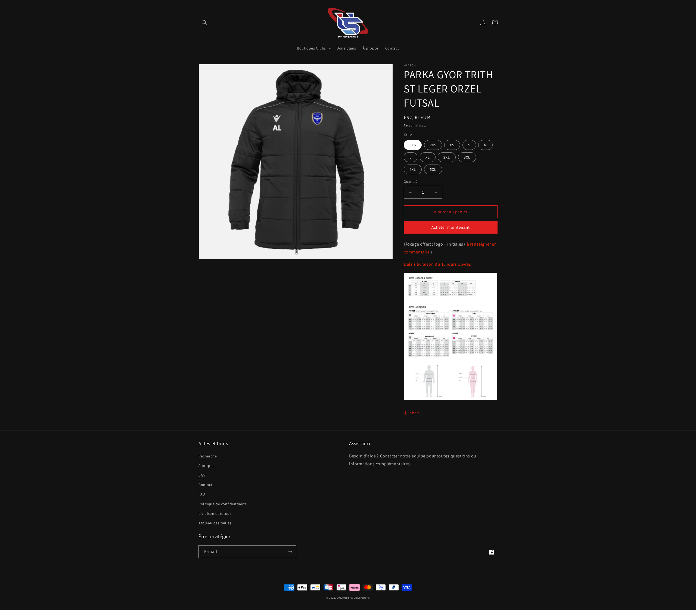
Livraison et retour (214, 513)
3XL (467, 157)
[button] (204, 23)
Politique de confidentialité (222, 503)
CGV (202, 475)
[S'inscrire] (290, 551)
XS (452, 145)
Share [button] (415, 412)
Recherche (207, 456)
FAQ (201, 494)
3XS (412, 145)
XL (427, 157)
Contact (205, 484)
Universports (345, 597)
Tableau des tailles (214, 523)
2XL (446, 157)
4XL (412, 169)
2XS (433, 145)
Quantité (410, 181)
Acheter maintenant (450, 227)
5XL (433, 169)
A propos (206, 465)
